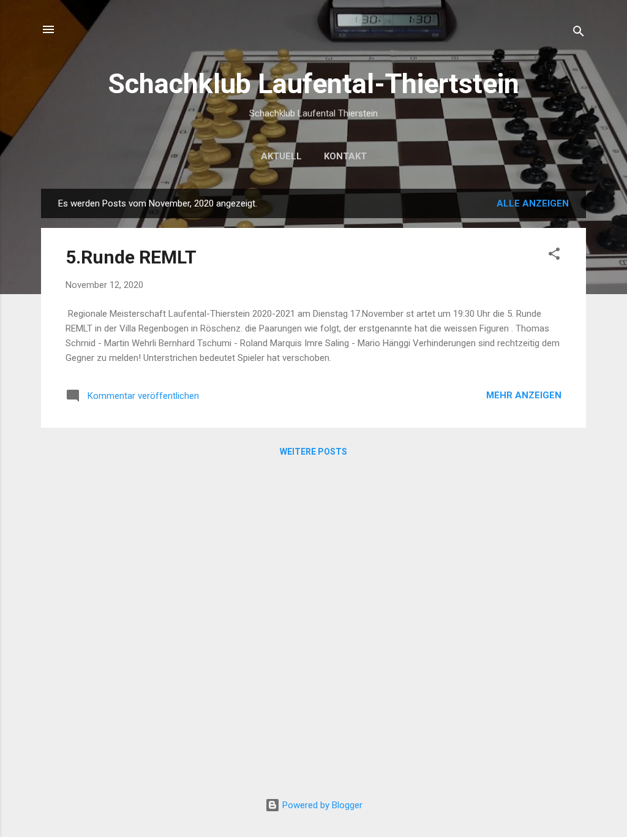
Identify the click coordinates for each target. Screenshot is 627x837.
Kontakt (345, 156)
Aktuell (281, 156)
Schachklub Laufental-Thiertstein (313, 83)
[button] (554, 255)
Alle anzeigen (533, 203)
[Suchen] (578, 33)
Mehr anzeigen (523, 395)
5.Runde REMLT (131, 257)
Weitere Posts (313, 451)
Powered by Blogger (321, 805)
